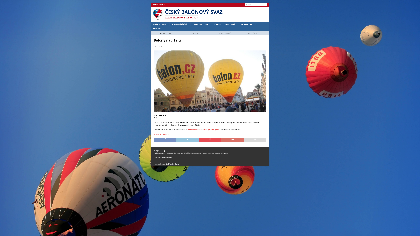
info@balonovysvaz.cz (220, 153)
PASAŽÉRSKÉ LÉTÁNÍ (200, 24)
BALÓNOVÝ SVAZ (159, 24)
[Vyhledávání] (256, 4)
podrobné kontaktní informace (163, 158)
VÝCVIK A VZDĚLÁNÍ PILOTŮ (224, 24)
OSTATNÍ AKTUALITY (254, 33)
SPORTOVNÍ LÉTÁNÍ (179, 24)
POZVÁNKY (195, 33)
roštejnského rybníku (212, 129)
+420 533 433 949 (207, 153)
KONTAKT (157, 29)
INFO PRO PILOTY (247, 24)
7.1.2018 (159, 46)
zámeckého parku (195, 129)
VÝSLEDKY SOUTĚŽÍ (224, 33)
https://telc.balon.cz (161, 134)
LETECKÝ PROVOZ (165, 33)
